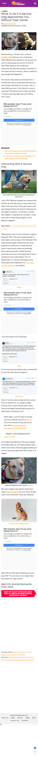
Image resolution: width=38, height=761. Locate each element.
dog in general (13, 492)
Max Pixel (30, 485)
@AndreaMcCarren (19, 425)
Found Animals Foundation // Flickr (19, 523)
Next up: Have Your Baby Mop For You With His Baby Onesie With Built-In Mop (18, 594)
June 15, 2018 (9, 436)
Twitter (19, 287)
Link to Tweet (19, 396)
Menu (4, 3)
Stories (4, 11)
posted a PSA (6, 57)
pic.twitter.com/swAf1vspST (15, 428)
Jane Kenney (10, 23)
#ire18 (28, 420)
